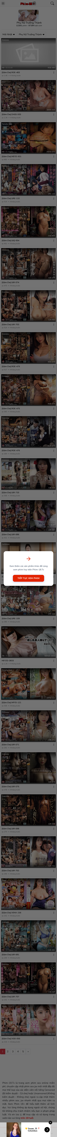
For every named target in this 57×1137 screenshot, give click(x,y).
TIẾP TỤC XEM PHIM (28, 578)
